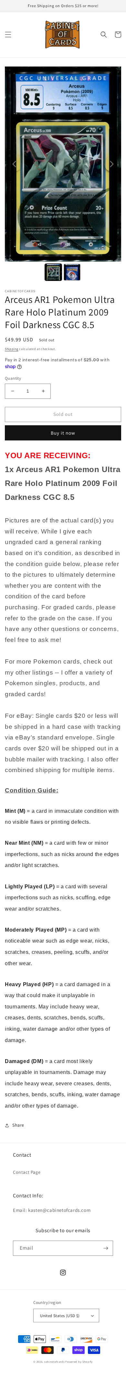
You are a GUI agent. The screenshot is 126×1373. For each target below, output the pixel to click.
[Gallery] (63, 175)
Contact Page (26, 1172)
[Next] (111, 164)
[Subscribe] (106, 1248)
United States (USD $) (59, 1315)
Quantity (13, 378)
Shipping (11, 349)
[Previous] (14, 164)
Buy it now (63, 433)
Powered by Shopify (79, 1361)
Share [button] (18, 1125)
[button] (8, 34)
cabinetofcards (54, 1361)
